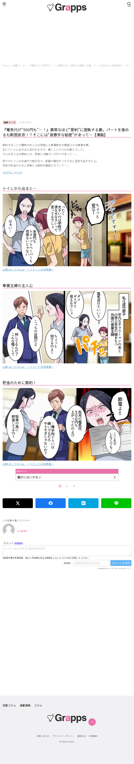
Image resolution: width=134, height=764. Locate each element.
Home (6, 65)
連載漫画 (25, 705)
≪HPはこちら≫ (12, 172)
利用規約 (93, 736)
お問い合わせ (42, 736)
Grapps (71, 741)
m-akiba (22, 531)
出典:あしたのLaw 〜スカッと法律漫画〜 (28, 269)
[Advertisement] (67, 38)
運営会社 (81, 736)
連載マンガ (19, 65)
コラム (38, 705)
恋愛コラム (9, 705)
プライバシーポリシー (63, 736)
